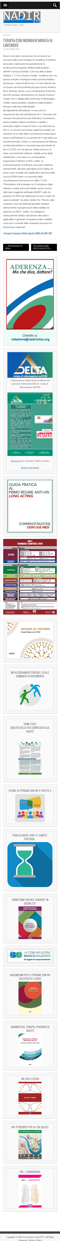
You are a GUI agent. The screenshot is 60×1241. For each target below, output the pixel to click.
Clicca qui (15, 461)
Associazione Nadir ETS (33, 1237)
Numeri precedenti (30, 468)
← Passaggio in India (13, 247)
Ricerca (7, 35)
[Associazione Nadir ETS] (22, 16)
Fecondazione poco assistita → (42, 247)
